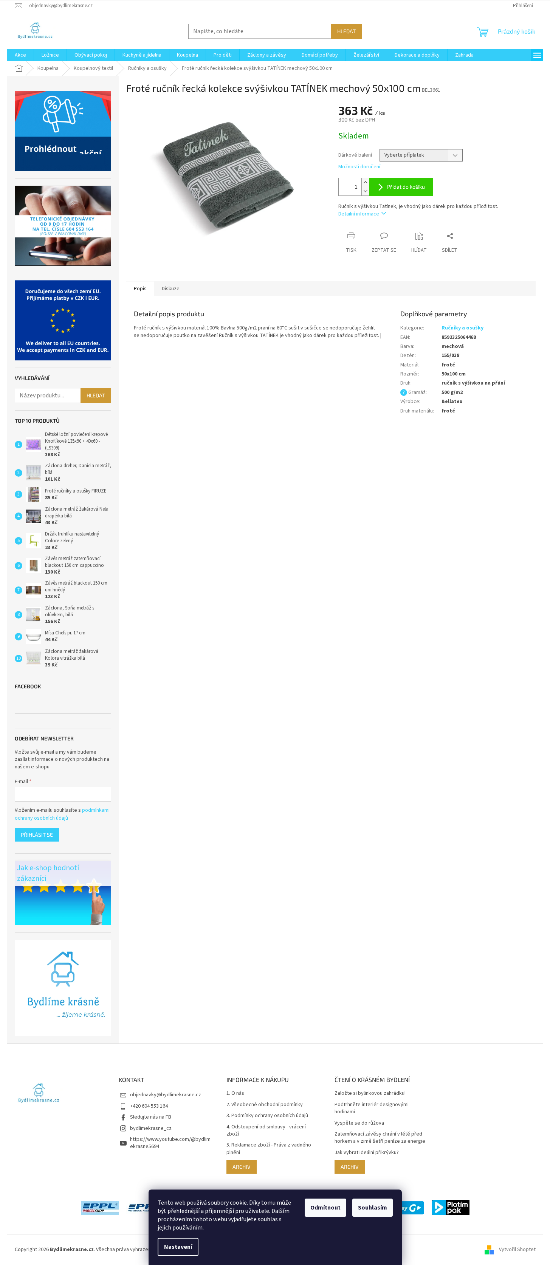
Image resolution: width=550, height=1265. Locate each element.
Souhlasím (372, 1207)
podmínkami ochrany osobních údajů (62, 814)
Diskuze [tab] (171, 288)
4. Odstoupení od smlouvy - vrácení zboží (266, 1130)
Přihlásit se (37, 834)
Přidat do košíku (406, 186)
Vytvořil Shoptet (517, 1249)
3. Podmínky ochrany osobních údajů (267, 1115)
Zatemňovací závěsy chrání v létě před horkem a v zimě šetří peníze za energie (380, 1138)
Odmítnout (325, 1207)
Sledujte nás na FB (150, 1117)
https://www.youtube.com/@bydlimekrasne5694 (170, 1143)
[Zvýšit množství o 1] (365, 182)
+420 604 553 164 (149, 1106)
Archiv (241, 1166)
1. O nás (235, 1093)
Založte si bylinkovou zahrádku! (370, 1093)
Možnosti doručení (359, 167)
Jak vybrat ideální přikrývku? (367, 1152)
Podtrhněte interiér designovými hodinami (372, 1108)
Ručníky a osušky (462, 328)
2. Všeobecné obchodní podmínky (264, 1104)
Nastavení (178, 1247)
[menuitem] (20, 55)
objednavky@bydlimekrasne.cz (165, 1095)
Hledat (346, 31)
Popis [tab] (140, 288)
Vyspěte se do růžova (359, 1123)
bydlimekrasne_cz (151, 1128)
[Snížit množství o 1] (365, 191)
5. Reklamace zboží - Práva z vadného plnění (268, 1149)
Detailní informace (358, 214)
